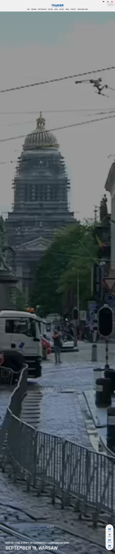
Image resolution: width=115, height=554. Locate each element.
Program (34, 9)
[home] (5, 6)
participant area (83, 9)
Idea (28, 9)
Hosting (50, 9)
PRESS (67, 9)
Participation (42, 9)
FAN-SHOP (111, 4)
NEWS (56, 9)
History (61, 9)
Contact (73, 9)
